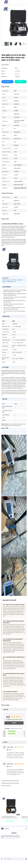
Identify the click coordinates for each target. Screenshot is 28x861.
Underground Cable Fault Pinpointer (10, 783)
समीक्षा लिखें (14, 722)
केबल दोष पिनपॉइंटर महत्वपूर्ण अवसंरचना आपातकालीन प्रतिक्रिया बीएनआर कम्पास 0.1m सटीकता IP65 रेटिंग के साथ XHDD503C (10, 817)
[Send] (26, 858)
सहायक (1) (10, 749)
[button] (3, 808)
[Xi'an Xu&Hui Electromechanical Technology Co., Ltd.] (6, 1)
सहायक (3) (10, 766)
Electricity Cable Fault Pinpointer (11, 780)
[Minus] (26, 828)
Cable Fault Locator (6, 785)
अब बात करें (20, 81)
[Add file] (2, 858)
